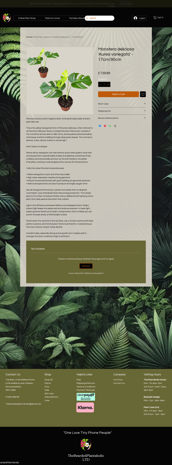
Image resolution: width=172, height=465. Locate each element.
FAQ (78, 380)
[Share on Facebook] (99, 126)
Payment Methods (85, 390)
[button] (161, 17)
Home (29, 37)
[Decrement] (100, 84)
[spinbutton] (104, 84)
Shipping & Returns (85, 383)
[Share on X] (115, 126)
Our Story (118, 380)
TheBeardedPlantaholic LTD (86, 457)
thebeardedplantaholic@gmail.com (23, 404)
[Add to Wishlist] (143, 94)
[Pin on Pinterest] (105, 126)
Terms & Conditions (85, 387)
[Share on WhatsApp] (110, 126)
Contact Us (119, 383)
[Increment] (108, 84)
